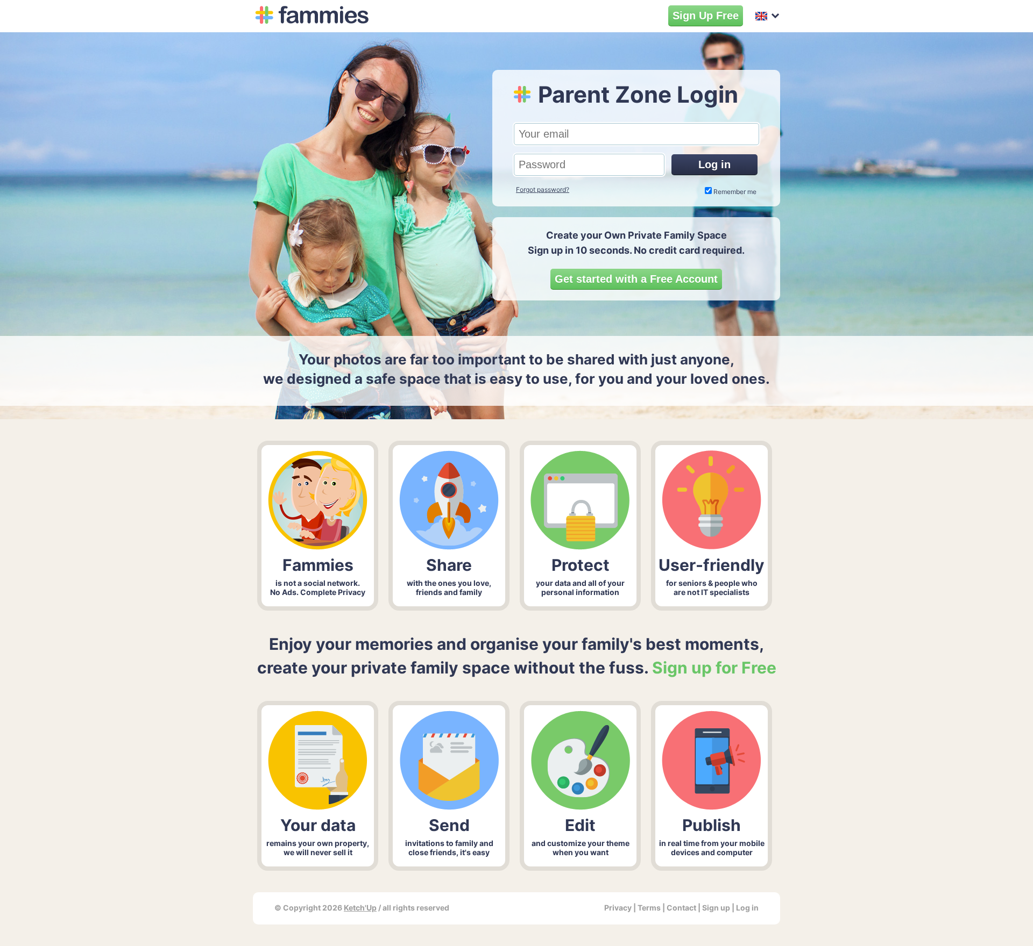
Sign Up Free (706, 16)
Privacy (618, 907)
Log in (714, 164)
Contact (681, 907)
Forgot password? (542, 189)
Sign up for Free (714, 667)
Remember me (734, 192)
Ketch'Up (360, 907)
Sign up (716, 907)
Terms (649, 907)
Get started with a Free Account (636, 279)
